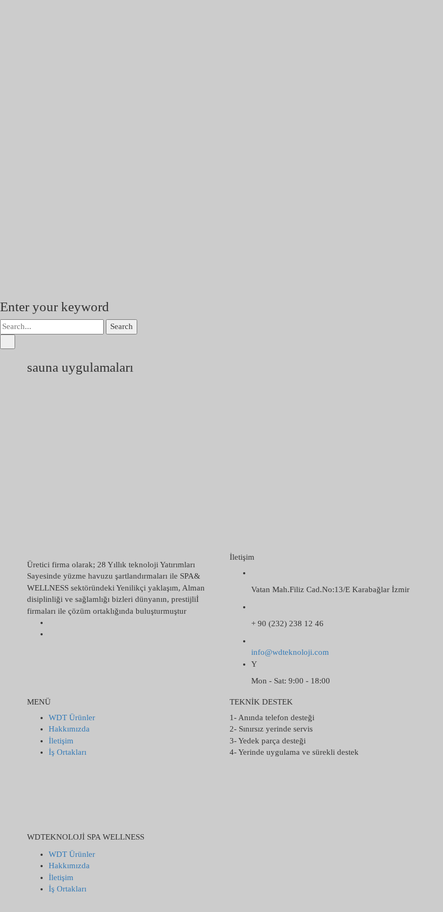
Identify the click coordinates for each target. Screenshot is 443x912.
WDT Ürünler (72, 717)
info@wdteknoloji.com (290, 652)
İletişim (61, 740)
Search (121, 326)
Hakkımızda (69, 729)
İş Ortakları (67, 752)
